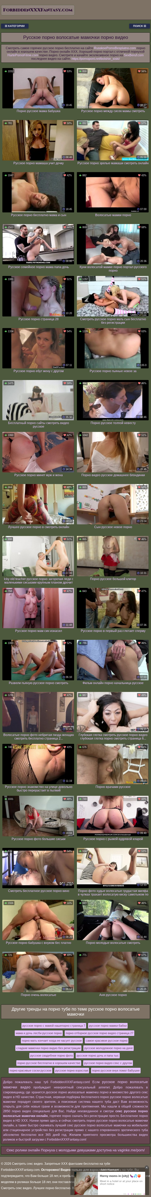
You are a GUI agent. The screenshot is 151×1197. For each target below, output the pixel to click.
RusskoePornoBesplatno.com (115, 48)
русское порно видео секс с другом (108, 1063)
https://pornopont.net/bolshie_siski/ (96, 58)
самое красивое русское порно (106, 1040)
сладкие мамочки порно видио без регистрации (48, 1048)
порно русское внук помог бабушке (116, 1070)
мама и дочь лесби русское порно (39, 1033)
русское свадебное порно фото (51, 1055)
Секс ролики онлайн (23, 1150)
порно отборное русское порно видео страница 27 (99, 1033)
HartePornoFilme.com (22, 55)
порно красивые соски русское (30, 1070)
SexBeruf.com (134, 55)
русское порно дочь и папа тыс (98, 1055)
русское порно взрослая (71, 1070)
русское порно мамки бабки (108, 1025)
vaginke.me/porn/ (131, 1150)
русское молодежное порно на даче (108, 1048)
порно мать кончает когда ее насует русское (52, 1040)
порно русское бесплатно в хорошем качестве (48, 1063)
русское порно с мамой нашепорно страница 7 (53, 1025)
